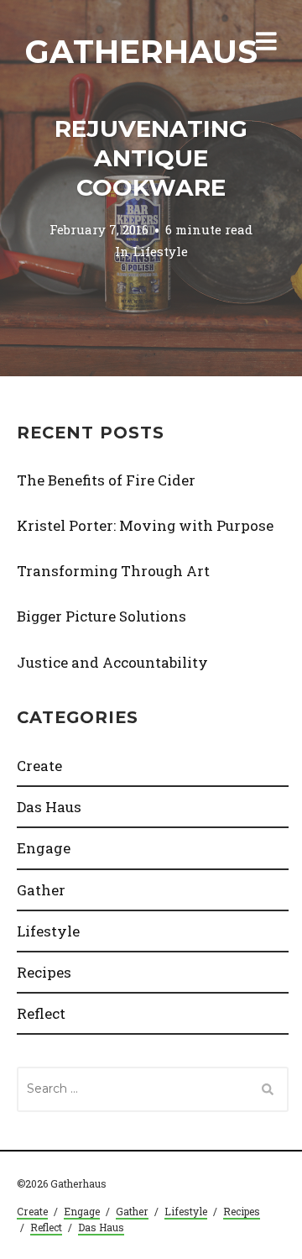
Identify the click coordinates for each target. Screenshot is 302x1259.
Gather (41, 890)
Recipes (44, 972)
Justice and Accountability (112, 662)
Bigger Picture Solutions (101, 616)
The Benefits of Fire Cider (106, 480)
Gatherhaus (141, 52)
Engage (43, 848)
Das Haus (49, 806)
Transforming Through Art (113, 570)
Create (39, 765)
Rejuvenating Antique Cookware (151, 158)
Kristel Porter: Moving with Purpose (145, 525)
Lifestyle (160, 252)
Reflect (41, 1013)
